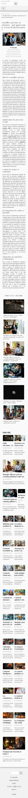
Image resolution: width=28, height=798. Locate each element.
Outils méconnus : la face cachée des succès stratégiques (13, 316)
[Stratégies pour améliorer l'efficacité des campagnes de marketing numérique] (19, 617)
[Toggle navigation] (3, 8)
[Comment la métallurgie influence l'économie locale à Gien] (8, 715)
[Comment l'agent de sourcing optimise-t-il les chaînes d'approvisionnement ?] (13, 370)
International (14, 780)
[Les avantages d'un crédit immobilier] (19, 715)
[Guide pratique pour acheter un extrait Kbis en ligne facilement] (19, 567)
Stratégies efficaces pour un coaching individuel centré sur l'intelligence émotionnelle (12, 359)
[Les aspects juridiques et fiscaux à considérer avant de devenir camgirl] (19, 666)
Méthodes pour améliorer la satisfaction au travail (11, 422)
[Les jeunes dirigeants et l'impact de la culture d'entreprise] (19, 518)
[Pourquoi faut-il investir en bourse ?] (14, 743)
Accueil (2, 14)
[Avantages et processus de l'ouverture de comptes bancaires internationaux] (8, 617)
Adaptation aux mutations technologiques (13, 56)
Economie (8, 14)
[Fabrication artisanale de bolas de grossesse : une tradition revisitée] (8, 641)
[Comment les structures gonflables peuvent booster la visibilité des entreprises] (8, 592)
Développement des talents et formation (13, 54)
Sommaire (14, 47)
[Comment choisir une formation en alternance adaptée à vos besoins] (8, 567)
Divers (14, 789)
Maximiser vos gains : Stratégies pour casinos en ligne (12, 402)
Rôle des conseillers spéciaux (13, 49)
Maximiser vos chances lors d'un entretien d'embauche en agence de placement (13, 337)
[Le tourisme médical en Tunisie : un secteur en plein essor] (19, 690)
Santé (14, 783)
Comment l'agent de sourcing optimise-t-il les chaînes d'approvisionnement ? (11, 380)
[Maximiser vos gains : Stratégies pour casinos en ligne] (13, 392)
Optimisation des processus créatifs (13, 51)
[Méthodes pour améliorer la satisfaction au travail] (13, 412)
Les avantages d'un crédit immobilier (19, 723)
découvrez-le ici (10, 253)
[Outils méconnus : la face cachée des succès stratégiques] (13, 306)
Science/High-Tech (14, 786)
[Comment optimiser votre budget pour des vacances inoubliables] (19, 592)
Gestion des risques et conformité (13, 53)
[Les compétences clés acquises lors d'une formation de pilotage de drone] (8, 690)
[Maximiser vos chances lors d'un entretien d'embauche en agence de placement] (13, 327)
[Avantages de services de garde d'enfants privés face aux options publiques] (19, 543)
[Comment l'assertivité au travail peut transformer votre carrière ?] (8, 543)
